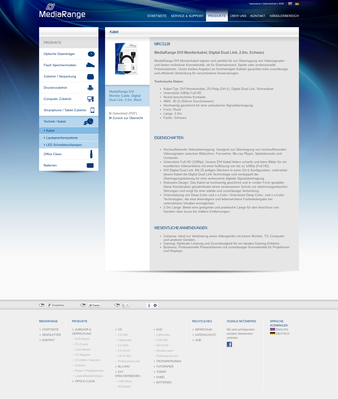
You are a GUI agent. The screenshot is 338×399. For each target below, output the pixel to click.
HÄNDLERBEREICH (284, 16)
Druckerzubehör (55, 87)
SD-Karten (124, 386)
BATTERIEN (164, 382)
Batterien (50, 165)
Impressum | (255, 3)
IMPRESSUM (203, 329)
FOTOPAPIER (165, 366)
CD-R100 (124, 350)
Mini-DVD (162, 345)
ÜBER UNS (238, 16)
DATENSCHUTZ (205, 334)
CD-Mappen (82, 354)
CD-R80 (123, 334)
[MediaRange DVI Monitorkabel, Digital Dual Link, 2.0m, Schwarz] (126, 78)
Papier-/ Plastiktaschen (89, 370)
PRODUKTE (217, 16)
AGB (281, 3)
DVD (159, 329)
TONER (161, 371)
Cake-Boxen (83, 349)
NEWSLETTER (51, 334)
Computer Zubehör (58, 99)
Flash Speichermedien (60, 65)
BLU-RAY (124, 366)
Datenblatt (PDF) (125, 113)
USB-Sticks (125, 381)
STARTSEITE (157, 16)
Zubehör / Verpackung (60, 76)
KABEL (160, 377)
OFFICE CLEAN (85, 381)
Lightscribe (125, 340)
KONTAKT (257, 16)
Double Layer (164, 350)
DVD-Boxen (82, 339)
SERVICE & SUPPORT (187, 16)
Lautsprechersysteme (62, 138)
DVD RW (162, 340)
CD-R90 (123, 345)
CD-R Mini (124, 356)
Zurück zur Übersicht (128, 118)
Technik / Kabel (55, 121)
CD (120, 329)
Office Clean (53, 154)
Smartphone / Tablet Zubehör (65, 110)
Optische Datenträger (59, 54)
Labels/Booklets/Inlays (89, 376)
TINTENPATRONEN (168, 361)
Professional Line (129, 361)
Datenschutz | (270, 3)
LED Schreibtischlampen (64, 145)
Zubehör (80, 365)
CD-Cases (81, 344)
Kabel (50, 130)
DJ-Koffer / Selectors (87, 360)
